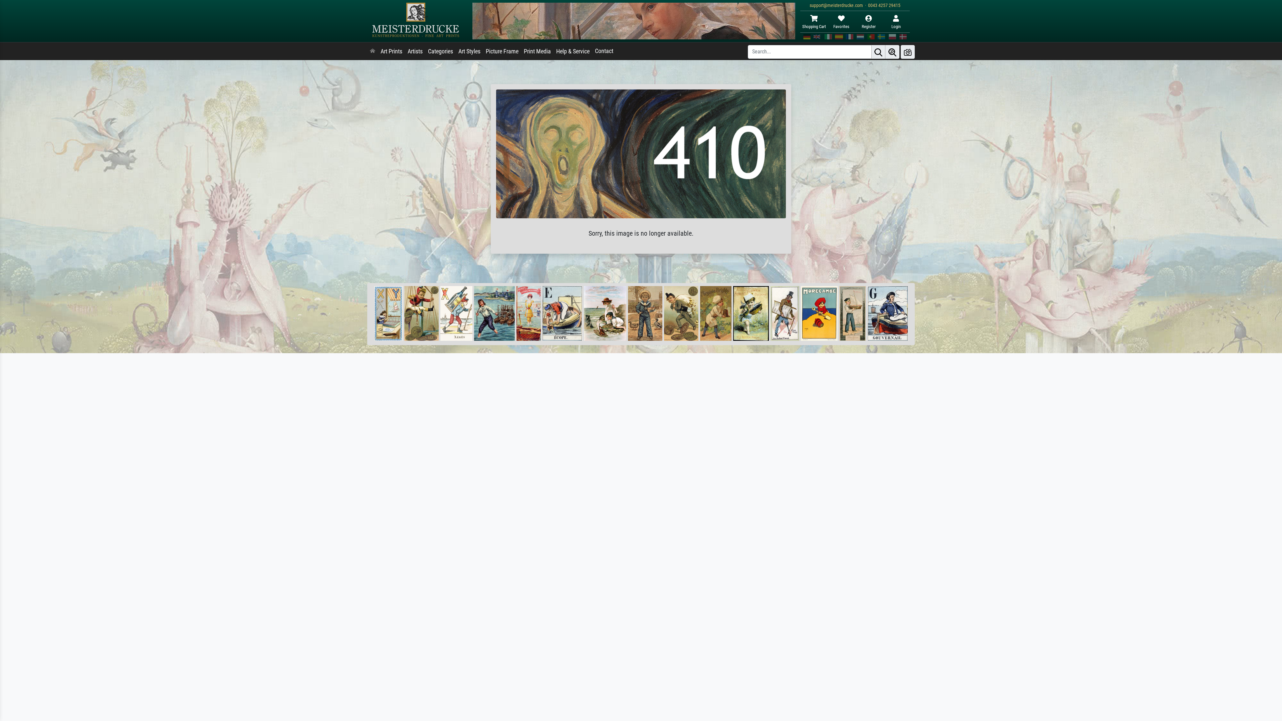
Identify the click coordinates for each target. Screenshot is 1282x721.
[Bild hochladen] (908, 52)
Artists (415, 51)
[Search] (878, 52)
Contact (604, 51)
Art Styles (469, 51)
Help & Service (573, 51)
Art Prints (391, 51)
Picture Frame (502, 51)
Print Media (537, 51)
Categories (440, 51)
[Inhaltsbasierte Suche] (892, 52)
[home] (372, 51)
